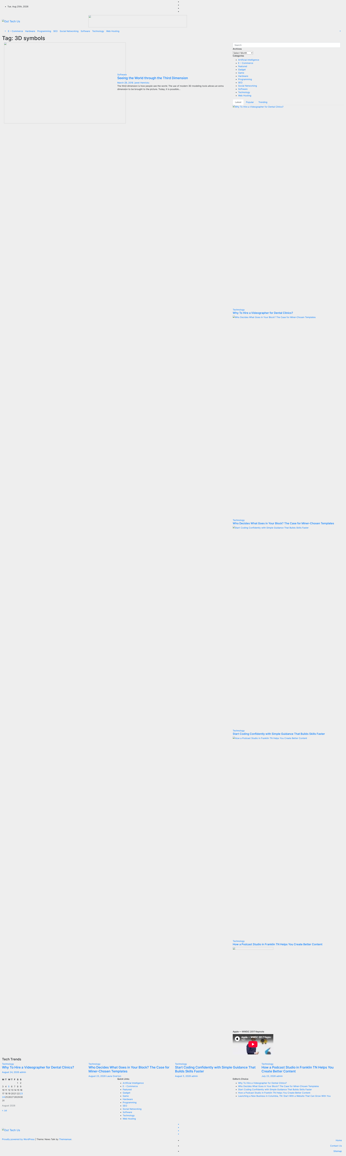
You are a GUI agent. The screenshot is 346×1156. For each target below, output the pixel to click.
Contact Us (336, 1145)
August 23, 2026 (97, 1076)
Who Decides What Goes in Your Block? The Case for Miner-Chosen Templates (283, 523)
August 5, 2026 (183, 1076)
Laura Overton (113, 1076)
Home (339, 1140)
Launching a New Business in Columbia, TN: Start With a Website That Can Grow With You (284, 1096)
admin (23, 1072)
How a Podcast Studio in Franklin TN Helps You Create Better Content (277, 944)
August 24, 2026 (11, 1072)
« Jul (4, 1110)
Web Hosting (112, 31)
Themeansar (65, 1139)
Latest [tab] (238, 102)
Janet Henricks (141, 82)
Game (241, 72)
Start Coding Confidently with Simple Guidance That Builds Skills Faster (279, 733)
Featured (242, 66)
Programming (44, 31)
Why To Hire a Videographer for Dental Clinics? (263, 312)
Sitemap (337, 1151)
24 (3, 1097)
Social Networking (69, 31)
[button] (5, 31)
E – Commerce (15, 31)
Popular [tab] (250, 102)
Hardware (30, 31)
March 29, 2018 (125, 82)
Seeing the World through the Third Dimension (152, 78)
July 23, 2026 (269, 1076)
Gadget (242, 69)
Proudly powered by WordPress (18, 1139)
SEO (55, 31)
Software (85, 31)
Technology (98, 31)
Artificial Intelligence (248, 59)
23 (21, 1093)
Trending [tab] (262, 102)
